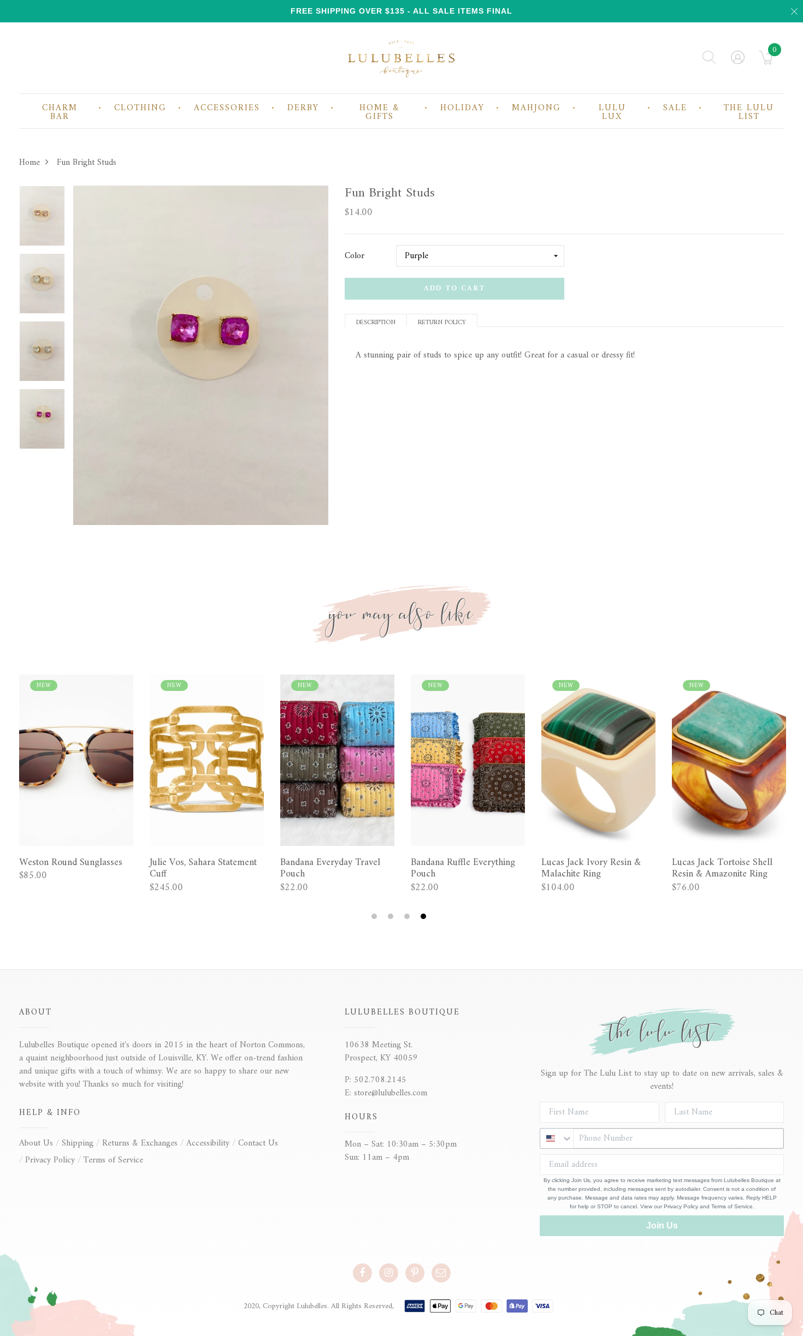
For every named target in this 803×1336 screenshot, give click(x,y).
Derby (303, 108)
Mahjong (536, 108)
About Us (36, 1143)
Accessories (227, 108)
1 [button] (375, 916)
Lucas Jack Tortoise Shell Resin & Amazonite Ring (722, 868)
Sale (675, 108)
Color (354, 256)
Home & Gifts (379, 112)
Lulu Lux (612, 112)
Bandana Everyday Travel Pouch (330, 868)
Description (375, 321)
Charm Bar (60, 112)
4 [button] (424, 916)
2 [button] (392, 916)
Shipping (77, 1143)
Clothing (140, 108)
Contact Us (258, 1143)
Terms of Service (113, 1160)
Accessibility (207, 1143)
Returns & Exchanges (140, 1143)
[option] (42, 219)
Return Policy (442, 321)
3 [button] (408, 916)
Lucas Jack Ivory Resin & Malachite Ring (591, 868)
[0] (766, 61)
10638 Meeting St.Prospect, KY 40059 (381, 1051)
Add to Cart (454, 288)
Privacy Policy (50, 1160)
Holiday (462, 108)
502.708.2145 (380, 1080)
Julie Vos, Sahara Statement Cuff (203, 868)
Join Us (662, 1225)
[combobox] (556, 1138)
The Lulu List (749, 112)
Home (29, 162)
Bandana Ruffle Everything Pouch (463, 868)
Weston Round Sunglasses (70, 863)
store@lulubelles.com (390, 1093)
